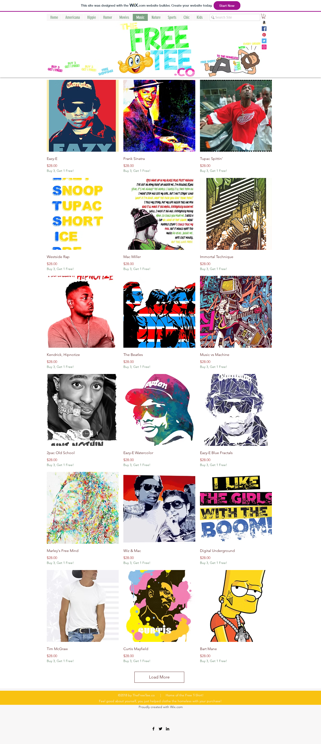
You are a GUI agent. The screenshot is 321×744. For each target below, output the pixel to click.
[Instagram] (264, 47)
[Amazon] (264, 22)
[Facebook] (264, 28)
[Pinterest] (264, 34)
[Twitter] (264, 41)
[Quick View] (83, 116)
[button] (263, 16)
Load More (159, 677)
